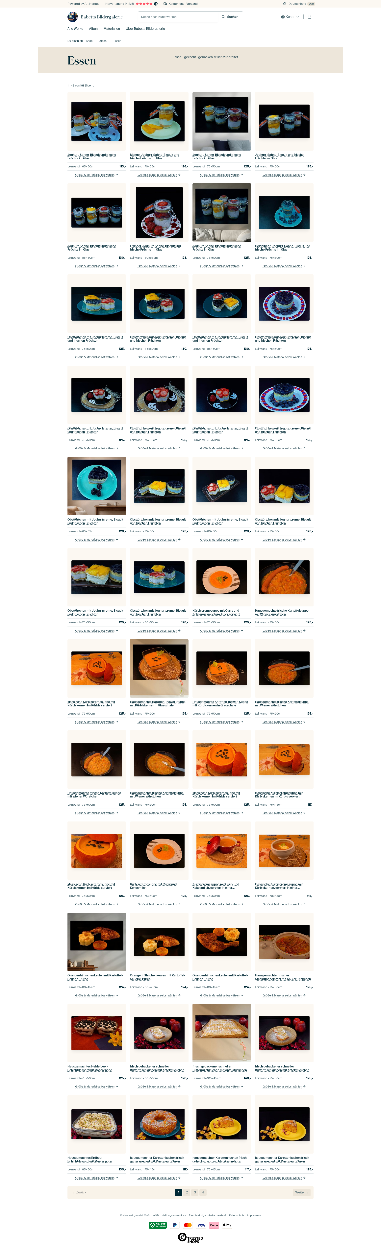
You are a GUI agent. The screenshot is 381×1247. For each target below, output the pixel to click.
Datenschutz (236, 1215)
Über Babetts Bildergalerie (145, 29)
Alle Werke (75, 29)
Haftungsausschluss (174, 1215)
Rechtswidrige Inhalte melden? (207, 1215)
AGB (156, 1215)
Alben (93, 29)
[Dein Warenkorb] (310, 17)
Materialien (112, 29)
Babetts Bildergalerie (102, 16)
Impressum (254, 1215)
